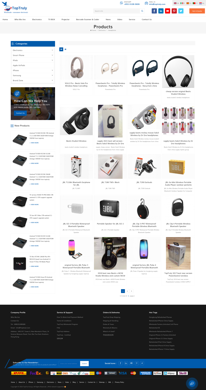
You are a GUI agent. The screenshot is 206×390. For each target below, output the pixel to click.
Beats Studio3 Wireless (76, 141)
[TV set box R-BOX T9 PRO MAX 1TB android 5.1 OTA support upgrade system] (20, 201)
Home (5, 19)
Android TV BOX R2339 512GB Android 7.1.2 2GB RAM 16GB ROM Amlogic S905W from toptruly (41, 238)
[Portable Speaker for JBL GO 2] (110, 208)
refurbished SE (154, 328)
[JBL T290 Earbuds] (144, 166)
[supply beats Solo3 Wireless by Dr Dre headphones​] (178, 121)
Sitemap (102, 382)
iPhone (31, 382)
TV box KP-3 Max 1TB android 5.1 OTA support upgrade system (41, 216)
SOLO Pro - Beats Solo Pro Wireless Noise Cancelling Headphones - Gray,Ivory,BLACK (76, 84)
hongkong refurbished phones (160, 317)
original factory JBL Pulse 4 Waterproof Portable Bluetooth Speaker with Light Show (144, 266)
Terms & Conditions (64, 321)
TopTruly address (63, 331)
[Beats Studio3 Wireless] (76, 121)
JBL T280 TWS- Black (110, 182)
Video (119, 19)
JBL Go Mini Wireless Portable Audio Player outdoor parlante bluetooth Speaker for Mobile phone (178, 183)
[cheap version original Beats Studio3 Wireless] (178, 71)
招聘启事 (60, 338)
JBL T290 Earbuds (144, 182)
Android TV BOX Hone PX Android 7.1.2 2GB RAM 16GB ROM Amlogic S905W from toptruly (42, 279)
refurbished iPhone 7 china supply (161, 349)
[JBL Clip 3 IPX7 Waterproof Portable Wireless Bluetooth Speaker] (144, 208)
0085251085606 (19, 324)
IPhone (16, 70)
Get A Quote (197, 11)
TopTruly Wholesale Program (67, 324)
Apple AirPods (19, 65)
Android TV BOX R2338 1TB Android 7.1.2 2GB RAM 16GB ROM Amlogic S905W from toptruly (42, 135)
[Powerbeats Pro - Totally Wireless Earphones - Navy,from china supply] (144, 67)
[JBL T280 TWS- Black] (110, 166)
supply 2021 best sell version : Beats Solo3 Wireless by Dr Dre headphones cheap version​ (110, 142)
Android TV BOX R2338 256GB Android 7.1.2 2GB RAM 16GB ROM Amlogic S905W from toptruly (41, 176)
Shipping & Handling (110, 321)
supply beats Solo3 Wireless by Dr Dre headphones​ (178, 142)
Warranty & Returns (110, 328)
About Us (22, 382)
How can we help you (30, 100)
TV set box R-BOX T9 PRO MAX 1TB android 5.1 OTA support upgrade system (41, 197)
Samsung (17, 75)
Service (132, 19)
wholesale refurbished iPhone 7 (161, 331)
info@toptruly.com (157, 4)
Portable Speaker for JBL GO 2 (110, 223)
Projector (66, 19)
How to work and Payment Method (70, 317)
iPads (15, 60)
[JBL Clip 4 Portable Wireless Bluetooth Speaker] (178, 208)
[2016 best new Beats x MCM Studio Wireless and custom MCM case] (110, 253)
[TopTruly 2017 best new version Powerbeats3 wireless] (178, 253)
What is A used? (109, 331)
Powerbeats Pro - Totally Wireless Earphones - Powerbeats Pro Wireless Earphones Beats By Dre (110, 84)
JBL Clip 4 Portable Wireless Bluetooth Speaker (178, 224)
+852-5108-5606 (132, 4)
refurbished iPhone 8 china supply (161, 345)
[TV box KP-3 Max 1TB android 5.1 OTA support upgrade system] (20, 222)
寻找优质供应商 (108, 335)
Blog (74, 382)
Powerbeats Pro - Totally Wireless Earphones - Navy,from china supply (144, 84)
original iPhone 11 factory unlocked (162, 335)
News (108, 19)
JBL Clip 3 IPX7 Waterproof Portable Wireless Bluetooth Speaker (144, 224)
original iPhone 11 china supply (161, 338)
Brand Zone (18, 80)
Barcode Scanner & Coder (87, 19)
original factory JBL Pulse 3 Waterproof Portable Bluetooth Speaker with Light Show (76, 266)
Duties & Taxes (108, 324)
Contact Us (147, 19)
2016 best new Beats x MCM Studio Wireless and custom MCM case (110, 274)
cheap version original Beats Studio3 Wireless (178, 92)
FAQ (58, 328)
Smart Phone (18, 55)
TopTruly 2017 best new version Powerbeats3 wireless (178, 274)
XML (109, 382)
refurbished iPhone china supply (161, 321)
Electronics (37, 19)
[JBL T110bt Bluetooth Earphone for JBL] (76, 166)
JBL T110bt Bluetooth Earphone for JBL (76, 183)
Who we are (20, 19)
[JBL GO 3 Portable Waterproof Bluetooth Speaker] (76, 208)
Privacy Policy (119, 382)
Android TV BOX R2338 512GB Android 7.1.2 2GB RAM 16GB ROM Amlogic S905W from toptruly (41, 156)
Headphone (112, 30)
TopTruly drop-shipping (111, 317)
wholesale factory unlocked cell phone (163, 324)
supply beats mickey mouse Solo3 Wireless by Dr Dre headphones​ (144, 133)
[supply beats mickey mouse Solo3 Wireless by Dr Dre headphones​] (144, 117)
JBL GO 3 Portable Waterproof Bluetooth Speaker (76, 224)
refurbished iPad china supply (160, 342)
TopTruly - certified (64, 335)
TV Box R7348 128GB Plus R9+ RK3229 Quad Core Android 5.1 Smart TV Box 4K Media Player (40, 259)
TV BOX (51, 19)
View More (35, 143)
